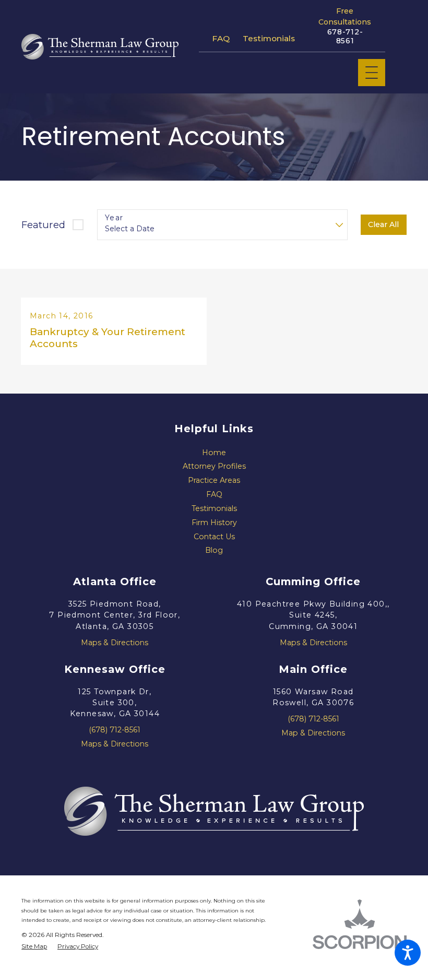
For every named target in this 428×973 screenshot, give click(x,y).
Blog (214, 550)
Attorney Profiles (214, 466)
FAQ (221, 38)
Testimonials (269, 38)
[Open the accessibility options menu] (408, 953)
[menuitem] (214, 453)
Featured (43, 225)
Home (214, 452)
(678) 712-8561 (114, 729)
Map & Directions (313, 733)
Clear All (383, 224)
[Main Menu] (371, 72)
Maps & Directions (114, 642)
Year (114, 217)
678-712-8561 (345, 36)
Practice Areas (214, 480)
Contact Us (214, 536)
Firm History (214, 522)
